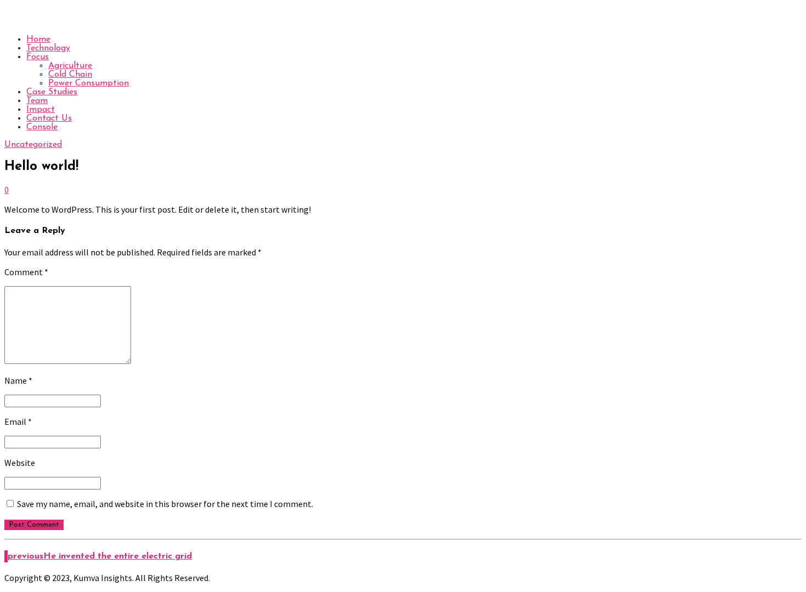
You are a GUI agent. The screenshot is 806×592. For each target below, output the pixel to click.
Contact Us (49, 118)
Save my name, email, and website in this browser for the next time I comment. (165, 503)
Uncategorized (33, 144)
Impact (40, 109)
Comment (26, 271)
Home (38, 39)
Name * (18, 380)
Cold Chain (70, 74)
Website (19, 462)
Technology (48, 48)
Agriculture (70, 65)
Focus (37, 57)
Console (42, 127)
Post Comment (34, 524)
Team (37, 100)
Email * (18, 421)
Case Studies (51, 92)
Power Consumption (88, 83)
